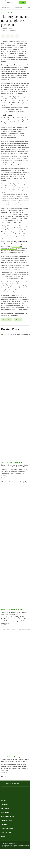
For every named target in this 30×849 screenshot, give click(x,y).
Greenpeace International (12, 783)
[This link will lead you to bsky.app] (15, 790)
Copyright (4, 824)
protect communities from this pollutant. (17, 230)
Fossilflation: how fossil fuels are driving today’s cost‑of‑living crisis (13, 613)
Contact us (4, 804)
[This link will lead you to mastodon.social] (19, 790)
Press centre (5, 812)
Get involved (18, 7)
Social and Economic (14, 13)
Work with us (5, 808)
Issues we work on (7, 7)
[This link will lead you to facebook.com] (9, 790)
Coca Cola (4, 258)
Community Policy (6, 820)
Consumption (18, 462)
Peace (22, 609)
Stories (3, 13)
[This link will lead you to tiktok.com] (12, 790)
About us (3, 800)
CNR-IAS (11, 47)
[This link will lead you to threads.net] (5, 790)
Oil (9, 609)
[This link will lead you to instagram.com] (2, 790)
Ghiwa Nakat (4, 770)
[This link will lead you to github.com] (5, 793)
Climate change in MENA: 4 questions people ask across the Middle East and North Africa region (15, 760)
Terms (3, 836)
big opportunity (9, 284)
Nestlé (9, 258)
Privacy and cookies (7, 828)
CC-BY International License (11, 847)
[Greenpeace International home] (12, 2)
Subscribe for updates (7, 816)
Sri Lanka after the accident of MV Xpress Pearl (13, 153)
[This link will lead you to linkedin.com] (22, 790)
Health (10, 462)
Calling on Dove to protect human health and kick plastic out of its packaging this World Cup (14, 466)
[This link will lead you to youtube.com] (25, 790)
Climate (10, 757)
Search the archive (6, 832)
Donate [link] (22, 2)
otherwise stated (8, 845)
